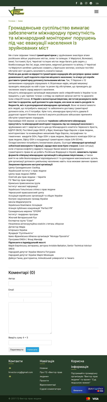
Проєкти (44, 380)
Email (11, 289)
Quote (26, 301)
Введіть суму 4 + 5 (18, 337)
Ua (97, 3)
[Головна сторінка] (16, 11)
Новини (44, 368)
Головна (11, 21)
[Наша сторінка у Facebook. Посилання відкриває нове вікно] (76, 3)
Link (33, 301)
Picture (36, 301)
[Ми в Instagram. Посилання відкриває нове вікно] (86, 3)
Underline (17, 301)
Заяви (20, 21)
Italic (13, 301)
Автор (11, 278)
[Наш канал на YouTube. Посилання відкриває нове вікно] (81, 3)
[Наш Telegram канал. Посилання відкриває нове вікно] (91, 3)
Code (30, 301)
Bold (10, 301)
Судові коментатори (50, 389)
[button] (95, 11)
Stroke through (20, 301)
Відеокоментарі (48, 384)
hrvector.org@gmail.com (20, 372)
